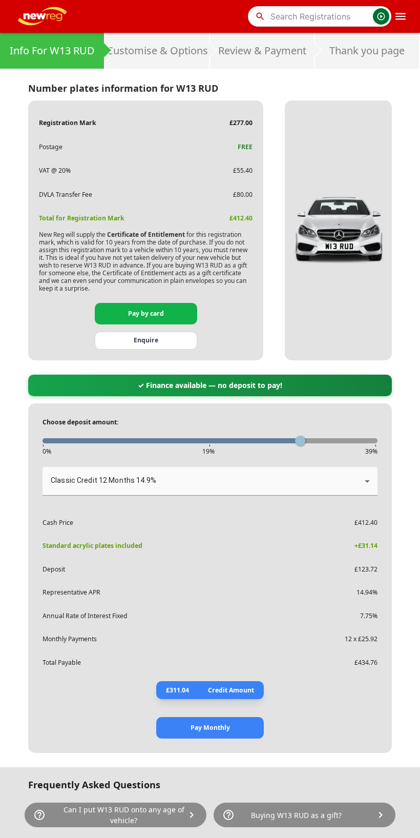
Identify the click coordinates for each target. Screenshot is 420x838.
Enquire (146, 340)
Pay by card (146, 313)
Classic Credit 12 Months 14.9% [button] (103, 480)
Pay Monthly (210, 727)
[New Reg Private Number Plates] (44, 16)
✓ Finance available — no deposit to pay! (210, 385)
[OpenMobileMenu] (400, 16)
